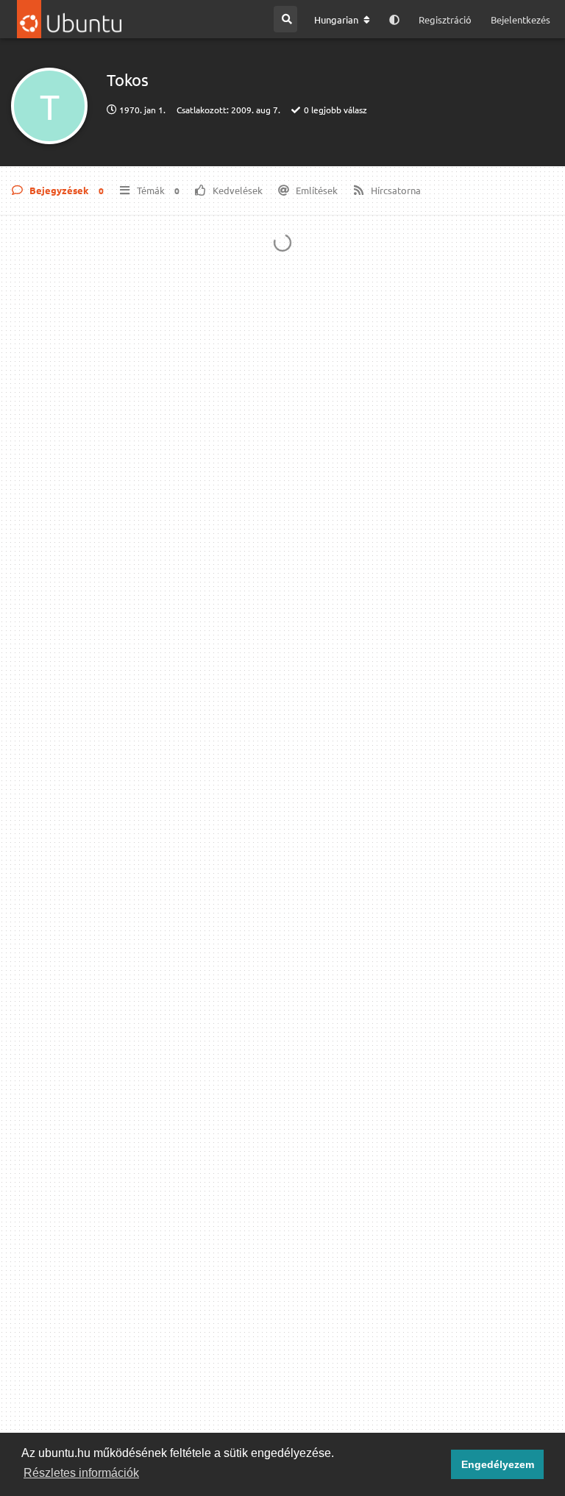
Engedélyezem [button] (497, 1464)
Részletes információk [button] (81, 1473)
